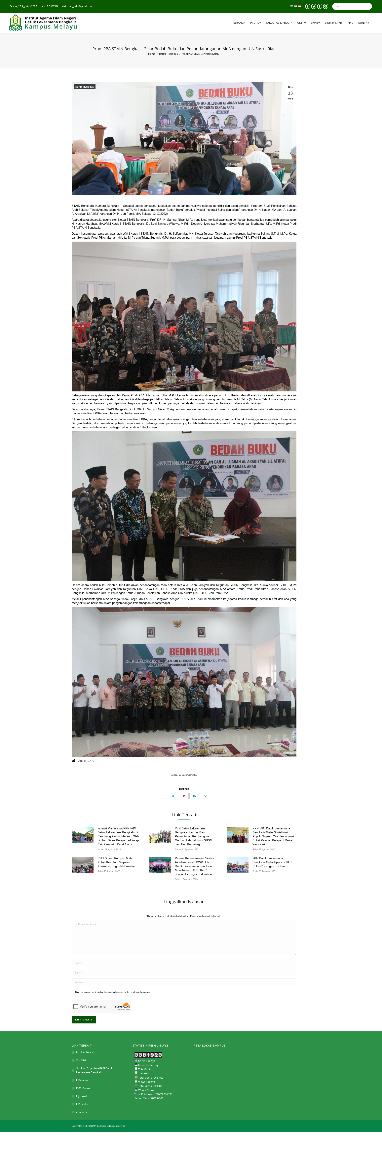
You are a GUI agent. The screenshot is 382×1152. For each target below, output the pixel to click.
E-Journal (81, 1096)
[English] (295, 6)
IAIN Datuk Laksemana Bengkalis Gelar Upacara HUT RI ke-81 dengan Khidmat (272, 862)
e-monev (81, 1112)
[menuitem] (279, 22)
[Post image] (83, 835)
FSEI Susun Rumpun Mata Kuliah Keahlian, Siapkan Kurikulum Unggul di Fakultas (116, 862)
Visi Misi (81, 1060)
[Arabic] (291, 6)
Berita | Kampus (84, 87)
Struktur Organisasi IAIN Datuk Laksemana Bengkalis (94, 1070)
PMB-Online (83, 1088)
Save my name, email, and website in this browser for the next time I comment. (113, 992)
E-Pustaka (82, 1104)
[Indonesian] (299, 6)
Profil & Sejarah (85, 1052)
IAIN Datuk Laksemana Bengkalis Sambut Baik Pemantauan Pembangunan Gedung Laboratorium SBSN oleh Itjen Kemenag (193, 836)
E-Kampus (82, 1080)
